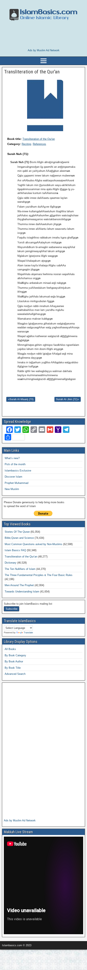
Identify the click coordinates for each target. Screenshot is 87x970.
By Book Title (13, 667)
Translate (28, 632)
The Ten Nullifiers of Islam (20, 568)
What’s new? (12, 458)
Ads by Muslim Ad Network (43, 50)
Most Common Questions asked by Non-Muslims (33, 544)
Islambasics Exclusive (18, 470)
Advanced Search (15, 673)
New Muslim (12, 489)
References (39, 144)
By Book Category (15, 655)
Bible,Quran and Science (19, 537)
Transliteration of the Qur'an (38, 138)
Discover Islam (13, 476)
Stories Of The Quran (17, 531)
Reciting (26, 144)
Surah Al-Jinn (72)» (67, 399)
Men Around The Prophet (19, 585)
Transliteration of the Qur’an (21, 556)
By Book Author (14, 661)
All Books (10, 649)
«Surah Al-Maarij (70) (21, 399)
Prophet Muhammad (16, 482)
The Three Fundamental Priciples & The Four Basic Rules (38, 575)
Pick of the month (15, 464)
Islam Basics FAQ (15, 550)
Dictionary (10, 562)
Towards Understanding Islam (22, 591)
